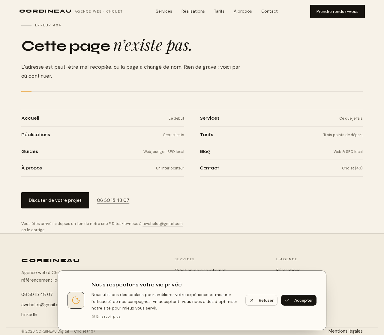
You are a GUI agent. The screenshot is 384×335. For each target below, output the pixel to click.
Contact (269, 11)
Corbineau (50, 260)
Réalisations (193, 11)
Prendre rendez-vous (337, 11)
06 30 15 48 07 (113, 200)
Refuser (266, 300)
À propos (243, 11)
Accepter (303, 300)
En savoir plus (108, 316)
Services (164, 11)
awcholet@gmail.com (162, 223)
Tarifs (219, 11)
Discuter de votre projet (55, 200)
